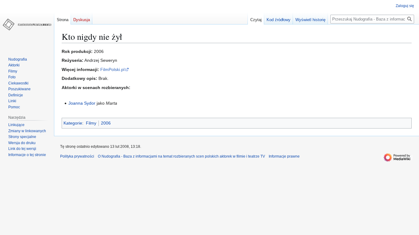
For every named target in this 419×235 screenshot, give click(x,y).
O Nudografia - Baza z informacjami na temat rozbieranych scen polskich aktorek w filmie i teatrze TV (181, 156)
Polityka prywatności (77, 156)
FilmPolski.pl (112, 69)
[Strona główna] (27, 24)
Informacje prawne (284, 156)
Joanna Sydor (81, 103)
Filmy (91, 123)
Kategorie (72, 123)
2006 (106, 123)
